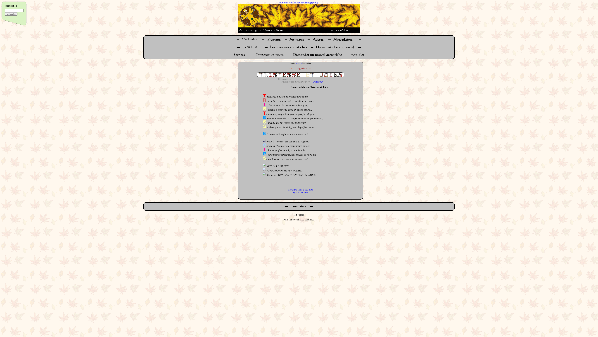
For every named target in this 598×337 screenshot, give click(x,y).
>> (310, 68)
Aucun (299, 63)
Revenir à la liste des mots (300, 189)
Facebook (318, 81)
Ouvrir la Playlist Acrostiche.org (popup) (299, 2)
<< (291, 68)
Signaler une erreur (300, 192)
